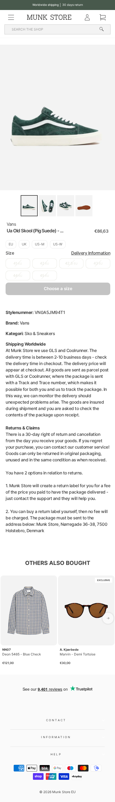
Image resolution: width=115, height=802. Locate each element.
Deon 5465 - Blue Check (21, 654)
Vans (11, 224)
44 (17, 275)
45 (44, 275)
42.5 (71, 263)
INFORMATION (56, 737)
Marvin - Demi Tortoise (77, 654)
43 (98, 263)
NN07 (6, 650)
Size (58, 253)
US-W (58, 244)
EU (11, 244)
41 (17, 263)
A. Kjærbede (69, 650)
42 (44, 263)
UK (24, 244)
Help (56, 754)
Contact (56, 720)
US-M (39, 244)
